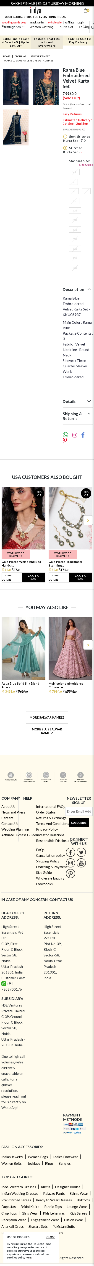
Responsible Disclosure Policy (59, 841)
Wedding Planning (15, 829)
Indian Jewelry (12, 1157)
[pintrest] (70, 873)
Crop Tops (9, 1213)
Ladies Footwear (65, 1157)
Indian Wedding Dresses (19, 1193)
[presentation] (6, 520)
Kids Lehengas (54, 1213)
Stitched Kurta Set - (72, 150)
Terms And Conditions (52, 823)
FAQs (40, 850)
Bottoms (83, 1200)
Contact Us (9, 823)
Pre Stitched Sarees (16, 1200)
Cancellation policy (50, 855)
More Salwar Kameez (47, 717)
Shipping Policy (47, 861)
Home (6, 56)
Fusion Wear (73, 1220)
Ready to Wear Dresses (54, 1200)
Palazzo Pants (54, 1193)
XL (74, 201)
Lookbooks (44, 884)
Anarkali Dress (12, 1226)
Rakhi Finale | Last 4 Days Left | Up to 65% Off (15, 42)
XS (74, 172)
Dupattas (8, 1207)
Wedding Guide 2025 (14, 22)
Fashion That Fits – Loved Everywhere (47, 42)
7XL (75, 258)
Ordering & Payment (51, 867)
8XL (75, 267)
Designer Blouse (67, 1187)
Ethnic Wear (79, 1193)
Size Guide (86, 164)
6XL (75, 248)
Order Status (46, 812)
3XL (75, 220)
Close (50, 1237)
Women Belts (11, 1163)
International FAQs (50, 806)
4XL (75, 229)
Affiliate (69, 22)
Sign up (6, 26)
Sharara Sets (38, 1226)
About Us (8, 806)
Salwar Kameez (40, 56)
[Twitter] (81, 852)
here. (29, 1257)
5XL (75, 239)
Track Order (37, 22)
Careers (7, 818)
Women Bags (38, 1157)
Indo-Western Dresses (18, 1187)
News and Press (13, 812)
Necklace (33, 1163)
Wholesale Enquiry (50, 878)
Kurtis (45, 1187)
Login (81, 22)
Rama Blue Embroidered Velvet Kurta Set (29, 60)
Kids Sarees (78, 1213)
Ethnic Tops (53, 1207)
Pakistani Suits (63, 1226)
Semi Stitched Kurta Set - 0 (76, 138)
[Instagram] (70, 862)
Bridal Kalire (30, 1207)
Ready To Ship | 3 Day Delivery (78, 40)
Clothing (20, 56)
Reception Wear (13, 1220)
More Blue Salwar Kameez (47, 731)
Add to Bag (33, 577)
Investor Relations (50, 835)
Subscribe (78, 822)
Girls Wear (30, 1213)
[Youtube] (81, 862)
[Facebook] (70, 852)
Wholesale (55, 22)
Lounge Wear (77, 1207)
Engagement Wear (45, 1220)
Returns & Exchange (51, 818)
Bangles (64, 1163)
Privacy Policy (47, 829)
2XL (75, 210)
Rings (49, 1163)
